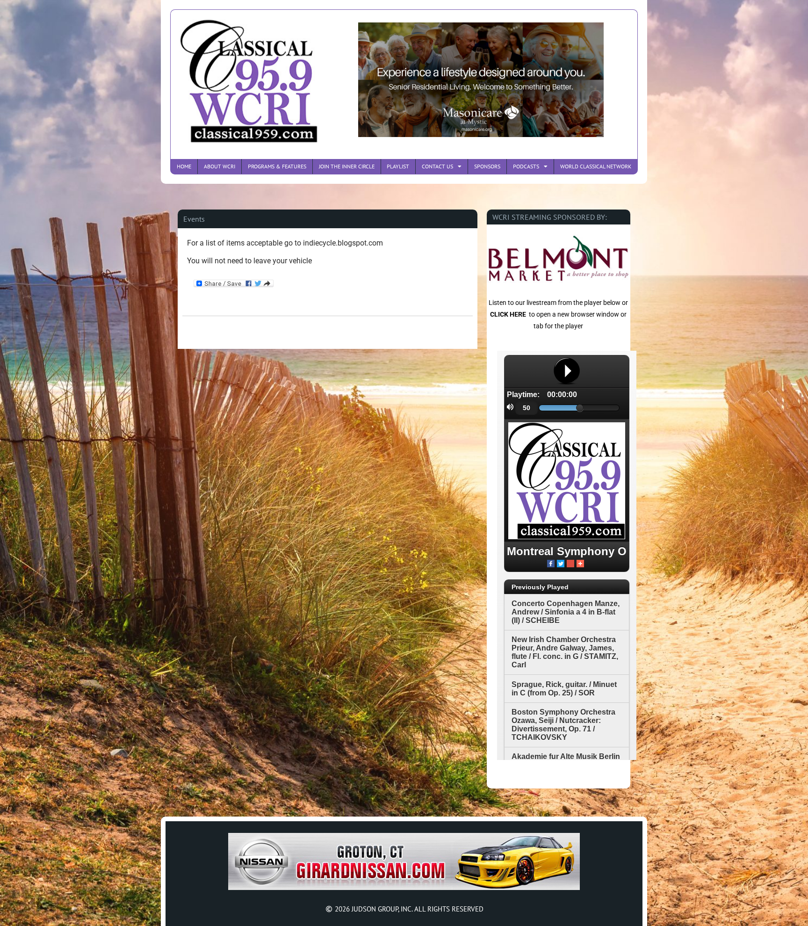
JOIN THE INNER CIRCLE (347, 166)
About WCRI (219, 166)
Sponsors (487, 166)
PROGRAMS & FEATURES (277, 166)
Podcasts (526, 166)
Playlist (398, 166)
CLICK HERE (508, 314)
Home (184, 166)
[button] (194, 219)
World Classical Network (595, 166)
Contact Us (437, 166)
